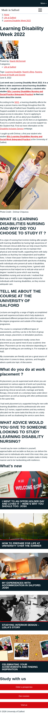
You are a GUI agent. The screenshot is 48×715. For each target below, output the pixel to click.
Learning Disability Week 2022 (17, 21)
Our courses (24, 696)
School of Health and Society (12, 75)
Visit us (24, 705)
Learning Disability (13, 72)
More (43, 3)
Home (6, 15)
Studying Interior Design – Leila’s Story (20, 626)
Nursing (38, 72)
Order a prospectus (24, 687)
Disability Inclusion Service (12, 129)
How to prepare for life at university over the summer (21, 544)
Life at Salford (10, 18)
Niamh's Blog (28, 72)
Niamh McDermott (17, 61)
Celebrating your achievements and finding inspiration (20, 667)
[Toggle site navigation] (40, 10)
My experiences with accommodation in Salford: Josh (21, 585)
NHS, (17, 102)
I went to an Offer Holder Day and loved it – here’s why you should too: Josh (23, 504)
